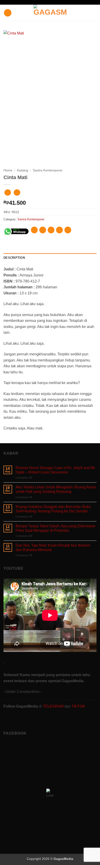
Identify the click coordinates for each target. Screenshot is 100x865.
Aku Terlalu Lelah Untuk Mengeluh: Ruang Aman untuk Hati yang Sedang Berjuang (56, 489)
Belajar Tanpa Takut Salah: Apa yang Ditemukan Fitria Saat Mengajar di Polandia (55, 528)
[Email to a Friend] (59, 230)
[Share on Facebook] (43, 230)
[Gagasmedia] (50, 13)
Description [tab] (14, 257)
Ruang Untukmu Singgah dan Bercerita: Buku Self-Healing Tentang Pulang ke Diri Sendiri (53, 509)
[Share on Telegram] (68, 230)
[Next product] (7, 192)
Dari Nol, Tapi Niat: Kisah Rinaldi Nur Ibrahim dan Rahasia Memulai (53, 547)
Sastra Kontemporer (48, 170)
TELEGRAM (53, 706)
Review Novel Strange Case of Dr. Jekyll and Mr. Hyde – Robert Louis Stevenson (56, 470)
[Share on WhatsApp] (34, 230)
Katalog (22, 170)
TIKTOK (78, 706)
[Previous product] (16, 192)
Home (7, 170)
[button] (7, 13)
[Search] (95, 12)
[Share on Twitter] (51, 230)
